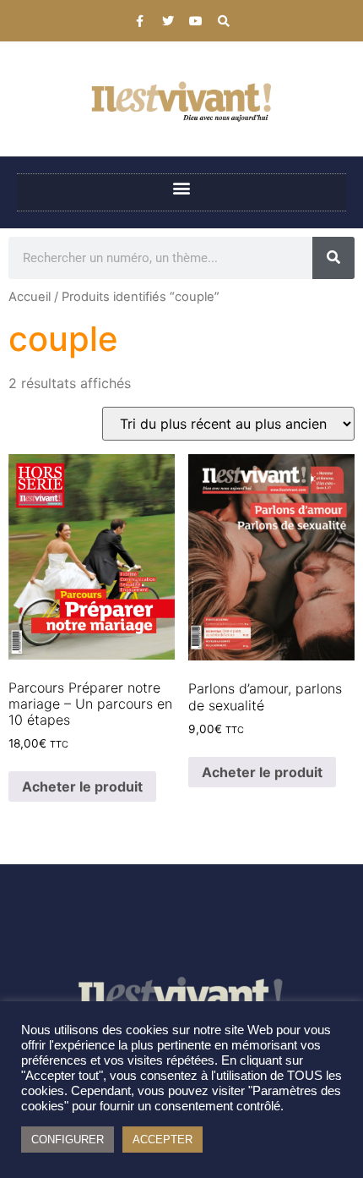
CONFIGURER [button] (67, 1139)
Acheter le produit (82, 786)
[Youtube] (196, 21)
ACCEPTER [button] (162, 1139)
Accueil (29, 296)
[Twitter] (168, 21)
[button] (182, 188)
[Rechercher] (333, 258)
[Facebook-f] (140, 21)
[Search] (224, 21)
